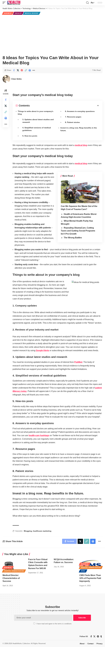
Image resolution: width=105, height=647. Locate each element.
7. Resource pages (73, 117)
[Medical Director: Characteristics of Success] (14, 565)
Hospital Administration (14, 571)
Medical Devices (31, 13)
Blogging (28, 531)
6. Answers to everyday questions (80, 111)
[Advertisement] (52, 35)
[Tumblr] (101, 636)
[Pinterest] (98, 636)
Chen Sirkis (16, 79)
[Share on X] (18, 70)
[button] (5, 2)
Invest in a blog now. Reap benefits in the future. (78, 129)
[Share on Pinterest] (22, 70)
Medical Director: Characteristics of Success (11, 578)
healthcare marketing (42, 531)
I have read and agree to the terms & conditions (54, 624)
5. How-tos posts (29, 136)
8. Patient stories (72, 122)
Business (8, 13)
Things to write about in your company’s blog (35, 112)
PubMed (78, 362)
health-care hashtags (39, 435)
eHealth (18, 13)
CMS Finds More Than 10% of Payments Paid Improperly (90, 578)
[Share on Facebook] (14, 70)
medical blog (81, 145)
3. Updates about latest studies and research (38, 120)
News (83, 571)
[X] (94, 636)
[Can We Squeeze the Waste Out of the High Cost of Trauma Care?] (80, 191)
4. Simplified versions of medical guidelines (36, 129)
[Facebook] (91, 636)
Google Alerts (42, 350)
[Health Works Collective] (13, 2)
